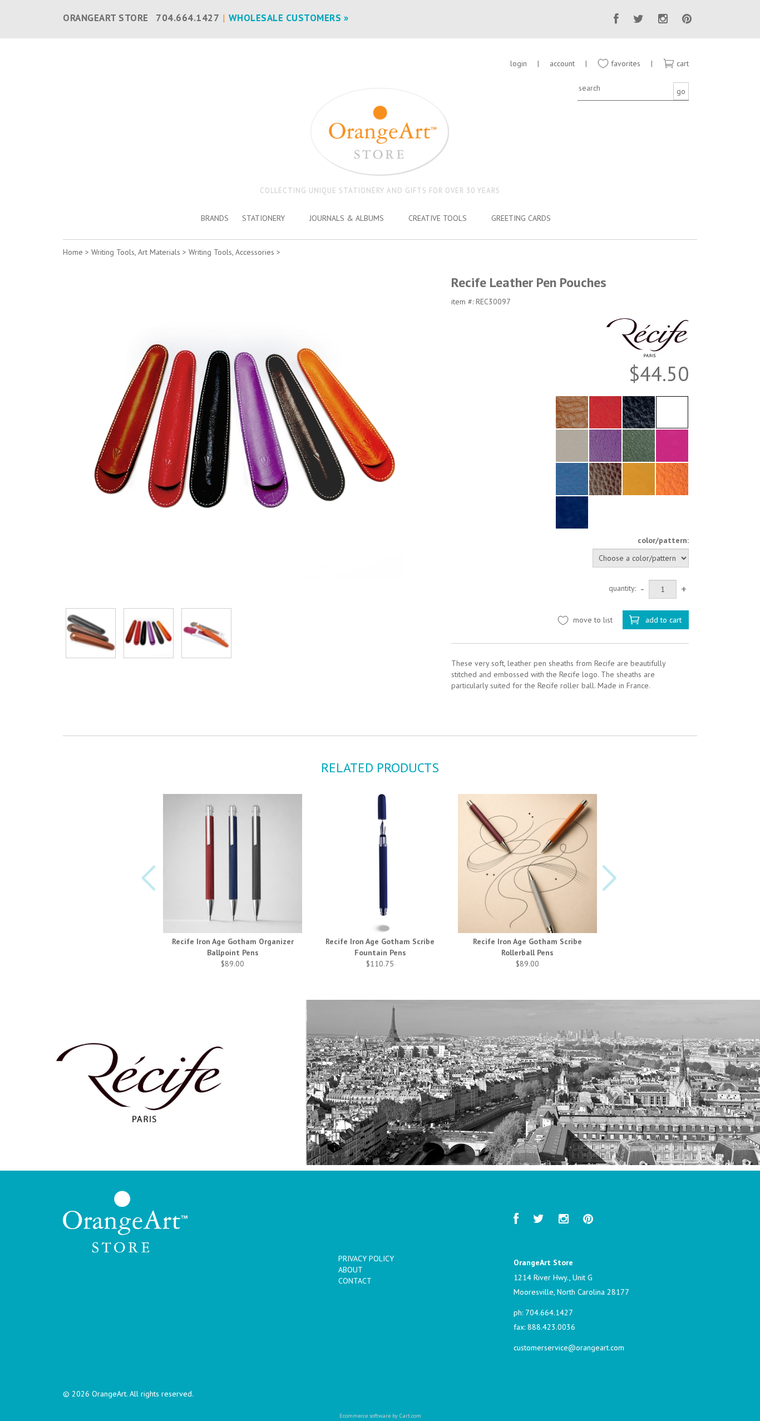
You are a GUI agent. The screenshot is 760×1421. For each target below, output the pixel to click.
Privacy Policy (366, 1259)
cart (681, 63)
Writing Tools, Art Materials (135, 252)
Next (611, 881)
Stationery (263, 218)
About (350, 1270)
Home (73, 252)
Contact (355, 1281)
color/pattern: (663, 540)
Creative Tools (437, 218)
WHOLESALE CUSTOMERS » (289, 18)
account (562, 63)
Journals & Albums (346, 218)
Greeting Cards (521, 218)
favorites (624, 63)
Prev (148, 881)
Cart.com (410, 1415)
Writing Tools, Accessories (231, 252)
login (518, 63)
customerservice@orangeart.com (569, 1348)
